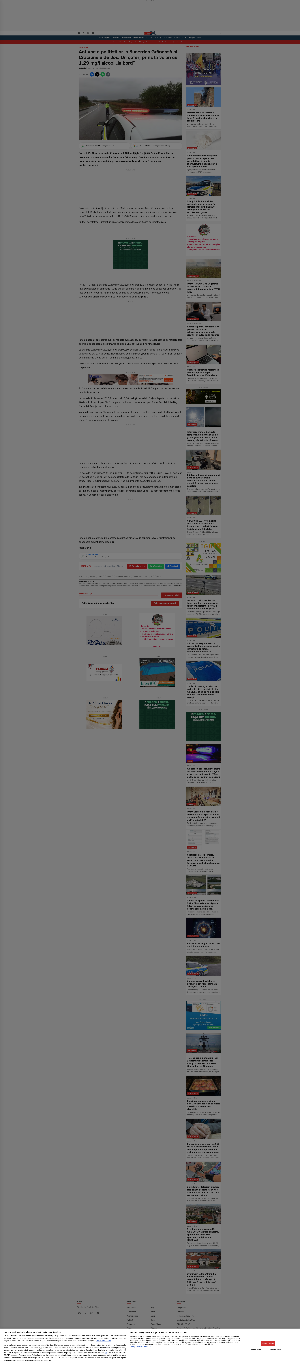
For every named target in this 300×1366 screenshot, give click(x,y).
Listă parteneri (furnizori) (141, 1347)
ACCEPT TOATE (268, 1343)
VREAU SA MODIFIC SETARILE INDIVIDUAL (267, 1349)
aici (106, 1353)
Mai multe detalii (103, 1341)
